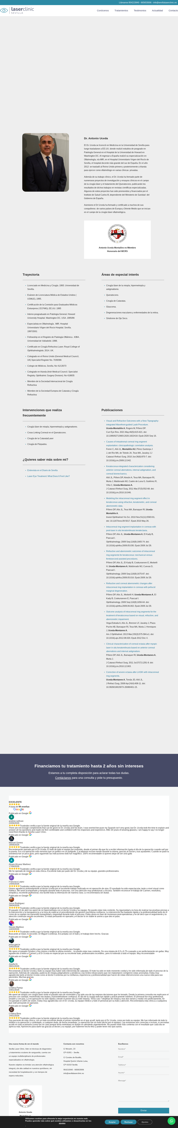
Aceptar (112, 1122)
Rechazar (128, 1122)
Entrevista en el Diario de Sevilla (42, 470)
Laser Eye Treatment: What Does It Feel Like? (48, 476)
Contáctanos (63, 777)
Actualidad (157, 10)
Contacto (173, 10)
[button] (171, 1121)
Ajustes (145, 1122)
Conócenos (103, 10)
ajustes (62, 1123)
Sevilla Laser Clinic (17, 10)
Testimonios (140, 10)
